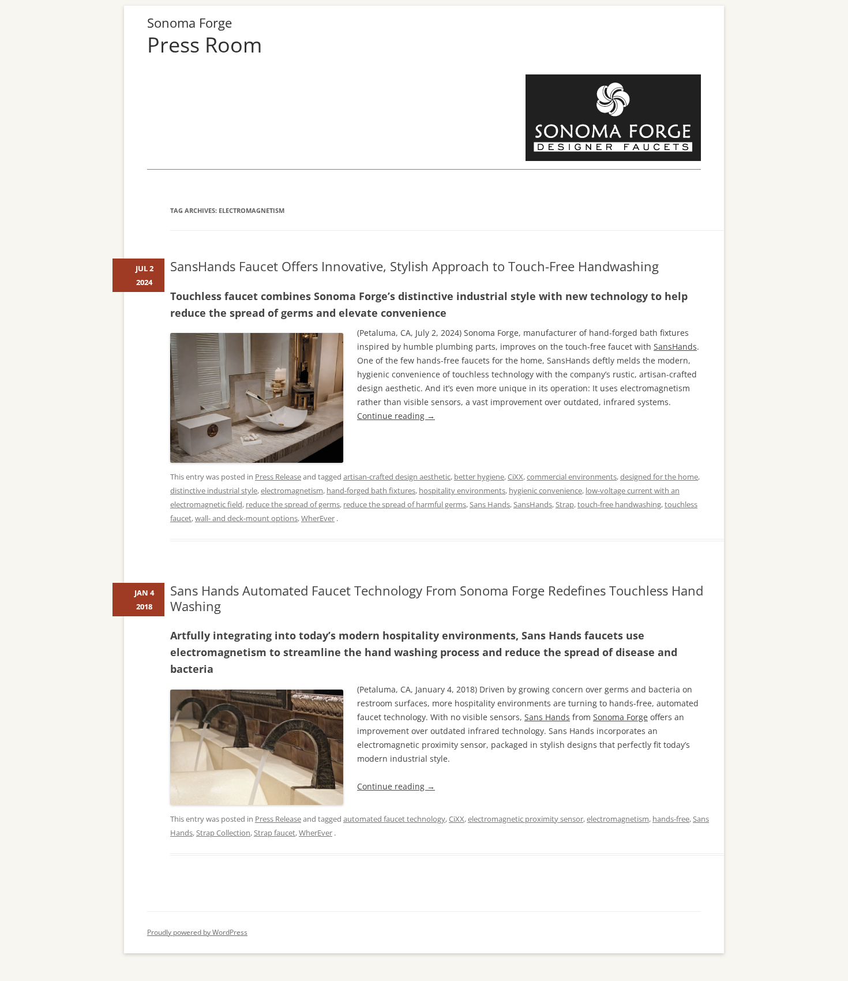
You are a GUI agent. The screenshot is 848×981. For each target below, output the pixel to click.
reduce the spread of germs (293, 504)
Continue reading (396, 415)
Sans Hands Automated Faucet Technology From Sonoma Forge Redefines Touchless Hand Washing (436, 598)
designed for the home (659, 476)
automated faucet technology (394, 819)
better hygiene (479, 476)
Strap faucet (274, 833)
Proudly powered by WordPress (197, 932)
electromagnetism (292, 490)
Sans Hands (490, 504)
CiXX (515, 476)
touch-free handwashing (619, 504)
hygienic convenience (545, 490)
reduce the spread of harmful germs (404, 504)
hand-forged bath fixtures (371, 490)
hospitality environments (462, 490)
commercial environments (572, 476)
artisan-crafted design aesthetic (397, 476)
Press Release (278, 476)
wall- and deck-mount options (246, 518)
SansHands (675, 346)
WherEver (318, 518)
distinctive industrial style (213, 490)
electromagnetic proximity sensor (525, 819)
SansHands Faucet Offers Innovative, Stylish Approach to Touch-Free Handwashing (414, 266)
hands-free (670, 819)
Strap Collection (223, 833)
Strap (565, 504)
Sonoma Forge (189, 23)
